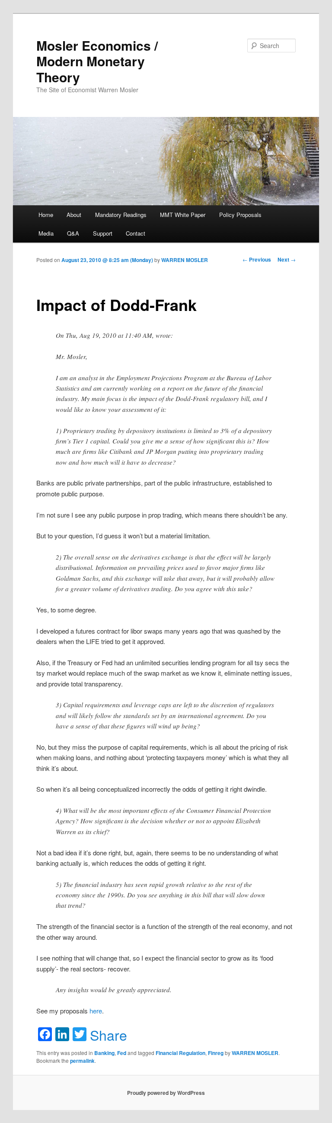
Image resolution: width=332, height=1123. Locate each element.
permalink (82, 1061)
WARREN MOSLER (184, 260)
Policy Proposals (240, 214)
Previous (257, 259)
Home (45, 214)
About (74, 214)
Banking (104, 1053)
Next (287, 259)
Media (46, 233)
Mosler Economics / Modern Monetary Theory (97, 61)
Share (108, 1035)
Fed (121, 1053)
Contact (135, 233)
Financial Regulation (180, 1053)
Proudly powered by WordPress (166, 1093)
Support (102, 233)
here (95, 1010)
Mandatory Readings (121, 214)
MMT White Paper (182, 214)
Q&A (73, 233)
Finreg (215, 1053)
